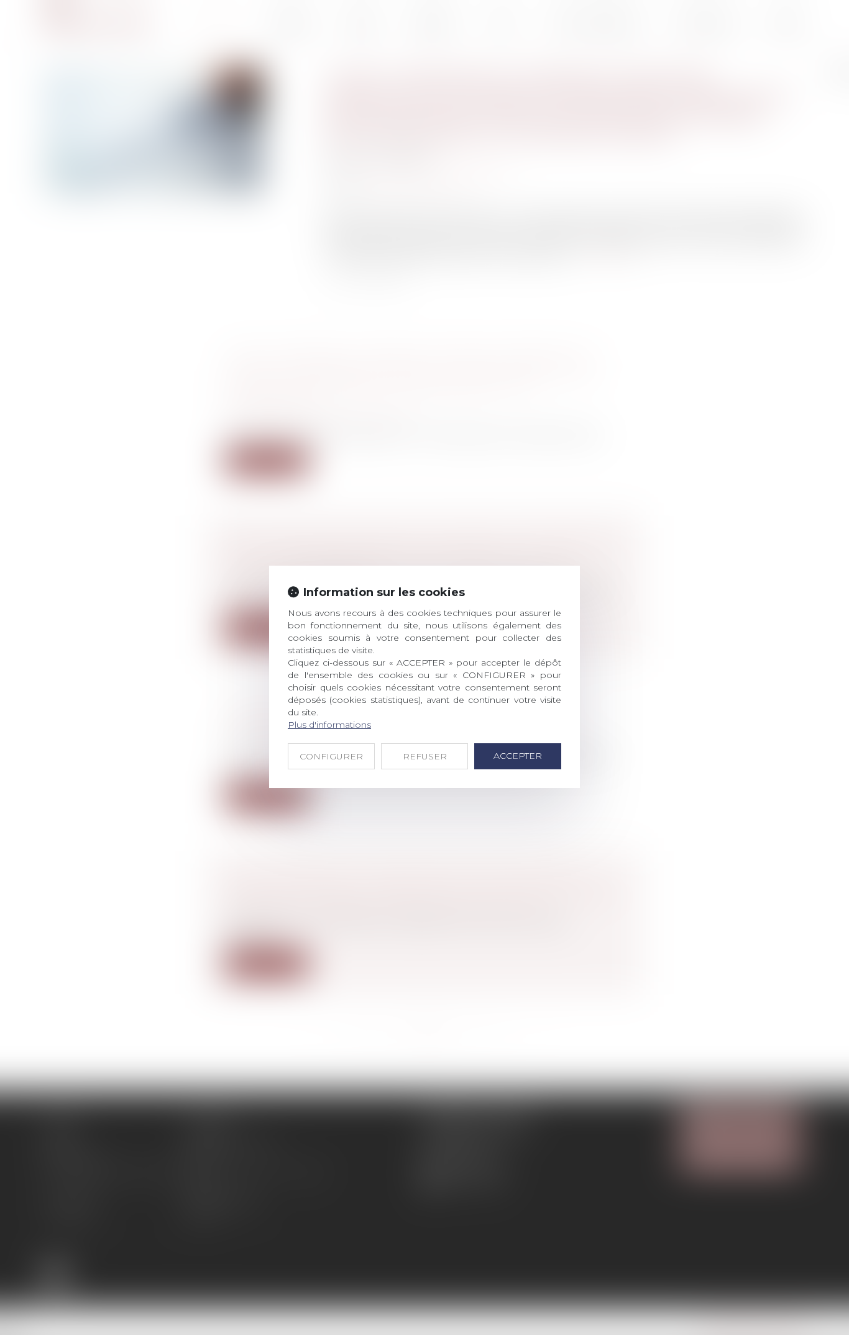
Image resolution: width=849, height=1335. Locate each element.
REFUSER (425, 756)
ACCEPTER (517, 755)
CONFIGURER (331, 756)
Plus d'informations (329, 724)
